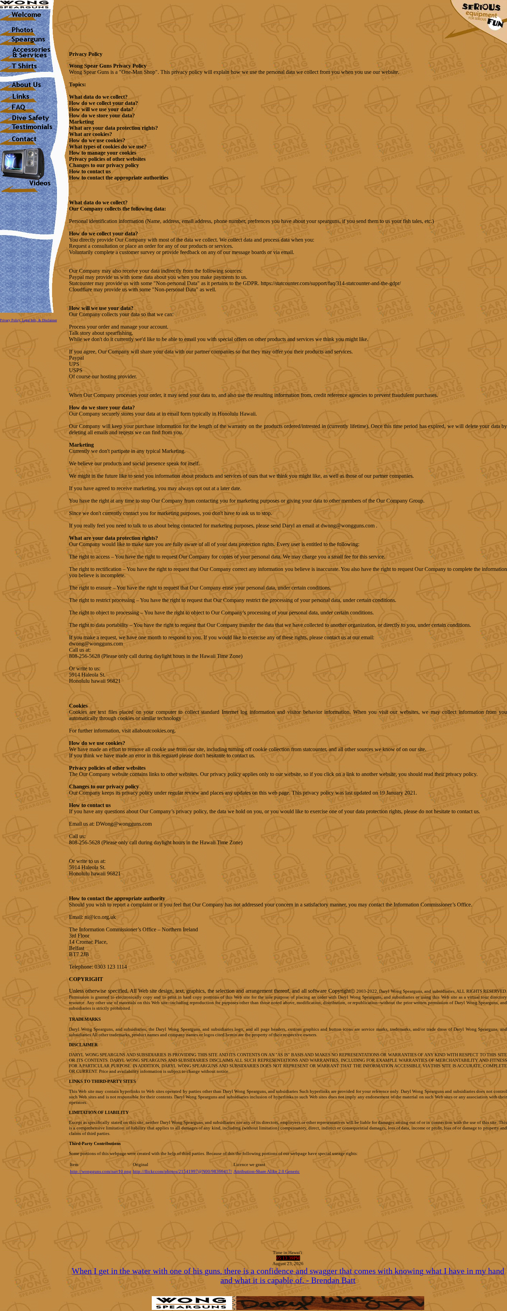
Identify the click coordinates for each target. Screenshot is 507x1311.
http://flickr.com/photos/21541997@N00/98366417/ (182, 1171)
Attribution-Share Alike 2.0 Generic (266, 1171)
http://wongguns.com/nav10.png (100, 1171)
